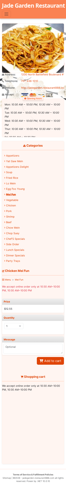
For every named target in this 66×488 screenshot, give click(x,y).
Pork (9, 211)
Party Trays (13, 260)
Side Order (12, 244)
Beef (9, 222)
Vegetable (12, 200)
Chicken (11, 205)
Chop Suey (12, 233)
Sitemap (7, 478)
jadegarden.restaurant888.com (38, 478)
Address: (10, 74)
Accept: (9, 94)
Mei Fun (11, 194)
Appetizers (12, 155)
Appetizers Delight (17, 166)
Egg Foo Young (15, 188)
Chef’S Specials (15, 238)
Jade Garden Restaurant (33, 5)
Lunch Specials (15, 249)
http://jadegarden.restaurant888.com (43, 87)
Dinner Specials (15, 255)
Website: (9, 87)
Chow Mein (13, 227)
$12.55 (8, 308)
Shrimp (10, 216)
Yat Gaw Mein (14, 161)
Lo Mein (11, 183)
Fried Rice (12, 177)
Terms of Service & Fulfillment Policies (33, 474)
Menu (7, 279)
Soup (9, 172)
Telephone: (11, 81)
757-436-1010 (29, 81)
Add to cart (52, 361)
